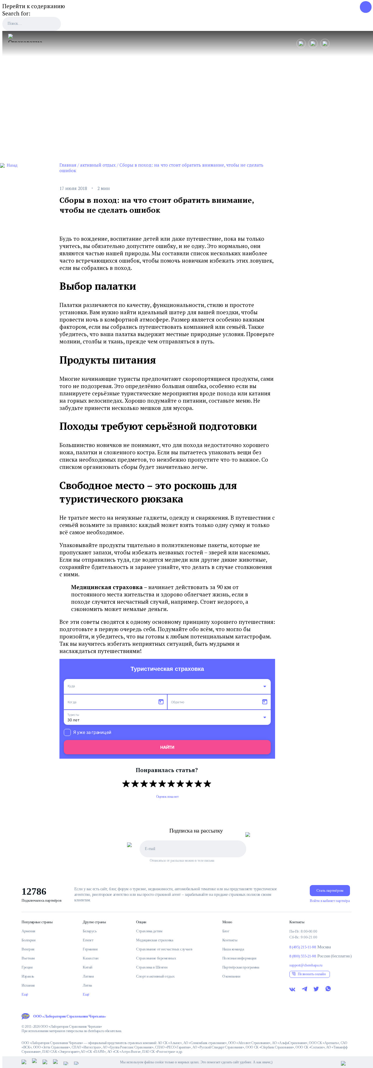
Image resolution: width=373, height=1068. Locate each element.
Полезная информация (239, 958)
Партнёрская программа (240, 967)
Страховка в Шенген (152, 967)
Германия (90, 949)
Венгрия (28, 949)
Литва (87, 985)
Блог (225, 931)
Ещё (25, 994)
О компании (231, 976)
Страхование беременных (156, 958)
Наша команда (233, 949)
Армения (28, 931)
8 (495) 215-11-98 (302, 947)
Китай (87, 967)
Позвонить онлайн (312, 974)
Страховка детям (149, 931)
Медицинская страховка (154, 940)
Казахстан (90, 958)
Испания (28, 985)
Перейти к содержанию (33, 6)
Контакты (229, 940)
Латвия (88, 976)
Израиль (28, 976)
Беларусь (89, 931)
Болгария (28, 940)
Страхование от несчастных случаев (164, 949)
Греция (27, 967)
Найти (167, 747)
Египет (88, 940)
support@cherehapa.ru (305, 965)
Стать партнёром (329, 890)
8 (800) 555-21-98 (302, 956)
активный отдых (98, 165)
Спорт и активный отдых (155, 976)
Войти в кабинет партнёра (330, 900)
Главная (67, 165)
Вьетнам (28, 958)
